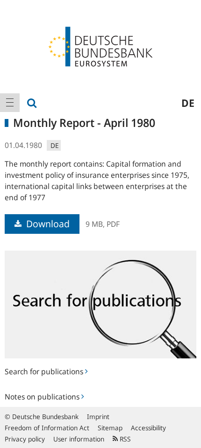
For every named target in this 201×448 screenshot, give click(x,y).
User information (78, 438)
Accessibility (148, 427)
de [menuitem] (187, 103)
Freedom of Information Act (47, 427)
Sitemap (110, 427)
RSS (124, 438)
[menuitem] (10, 102)
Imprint (98, 416)
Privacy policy (25, 438)
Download (47, 223)
